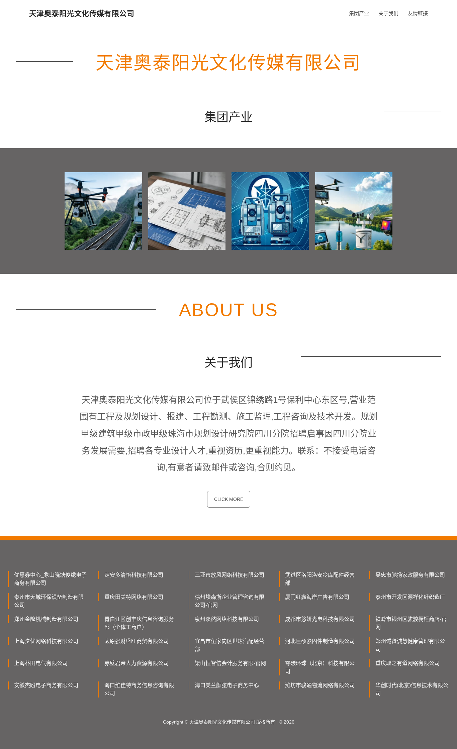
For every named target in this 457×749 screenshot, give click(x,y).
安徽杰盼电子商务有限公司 (46, 685)
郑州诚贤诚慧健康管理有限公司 (410, 645)
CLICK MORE (228, 499)
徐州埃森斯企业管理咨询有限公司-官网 (229, 601)
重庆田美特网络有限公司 (133, 597)
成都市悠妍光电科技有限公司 (320, 619)
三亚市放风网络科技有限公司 (229, 575)
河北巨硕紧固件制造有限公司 (320, 641)
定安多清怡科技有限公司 (133, 575)
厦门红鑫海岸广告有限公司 (317, 597)
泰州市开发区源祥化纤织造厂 (410, 597)
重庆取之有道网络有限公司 (407, 663)
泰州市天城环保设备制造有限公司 (49, 601)
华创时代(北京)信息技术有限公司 (411, 689)
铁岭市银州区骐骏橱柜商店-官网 (411, 623)
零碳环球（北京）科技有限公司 (320, 667)
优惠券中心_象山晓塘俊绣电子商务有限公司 (50, 579)
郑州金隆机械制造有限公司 (46, 619)
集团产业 (359, 13)
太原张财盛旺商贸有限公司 (136, 641)
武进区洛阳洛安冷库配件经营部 (320, 579)
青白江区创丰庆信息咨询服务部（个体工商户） (139, 623)
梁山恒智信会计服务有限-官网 (230, 663)
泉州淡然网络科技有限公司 (227, 619)
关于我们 (388, 13)
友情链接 (418, 13)
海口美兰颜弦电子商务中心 (227, 685)
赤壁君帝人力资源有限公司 (136, 663)
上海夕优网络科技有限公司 (46, 641)
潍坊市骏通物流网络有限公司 (320, 685)
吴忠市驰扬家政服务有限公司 (410, 575)
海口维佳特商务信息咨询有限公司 (139, 689)
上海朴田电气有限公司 (41, 663)
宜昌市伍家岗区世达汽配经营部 (229, 645)
